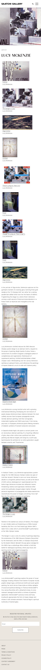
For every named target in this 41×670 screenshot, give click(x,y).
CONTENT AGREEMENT (8, 661)
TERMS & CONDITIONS (8, 652)
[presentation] (31, 44)
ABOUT (3, 646)
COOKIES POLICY (6, 658)
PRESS (3, 649)
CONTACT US (5, 664)
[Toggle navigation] (37, 4)
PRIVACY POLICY (6, 655)
